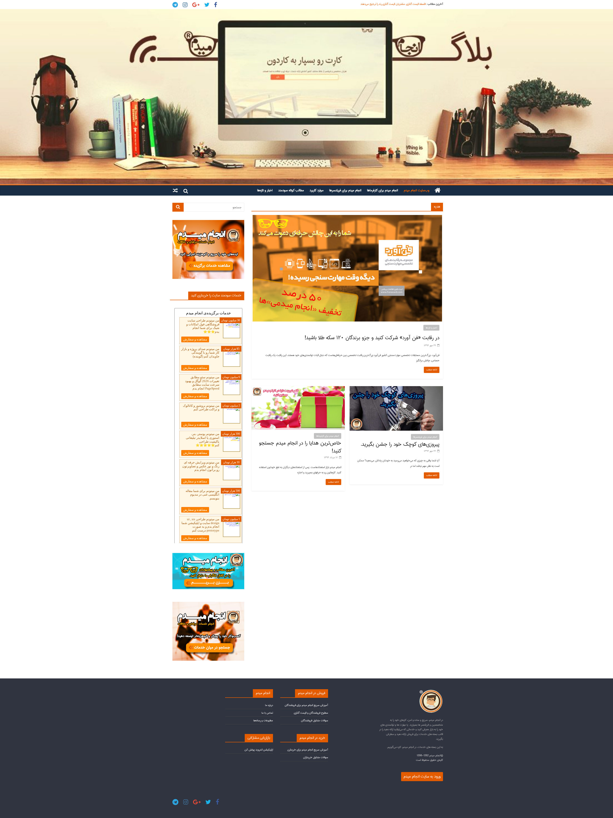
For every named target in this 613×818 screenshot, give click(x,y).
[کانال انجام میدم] (208, 555)
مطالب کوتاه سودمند (291, 190)
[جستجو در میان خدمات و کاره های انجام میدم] (208, 603)
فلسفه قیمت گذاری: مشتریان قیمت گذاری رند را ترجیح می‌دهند (393, 3)
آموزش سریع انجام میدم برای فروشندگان (306, 705)
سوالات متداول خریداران (315, 757)
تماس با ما (267, 712)
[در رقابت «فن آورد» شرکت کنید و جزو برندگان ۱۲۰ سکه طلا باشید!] (347, 217)
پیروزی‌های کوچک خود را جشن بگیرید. (400, 444)
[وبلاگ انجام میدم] (306, 96)
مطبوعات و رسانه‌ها (263, 720)
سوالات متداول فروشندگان (314, 720)
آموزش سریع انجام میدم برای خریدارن (307, 749)
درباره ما (269, 705)
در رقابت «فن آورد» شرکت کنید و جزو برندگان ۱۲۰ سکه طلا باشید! (372, 338)
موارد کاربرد (317, 190)
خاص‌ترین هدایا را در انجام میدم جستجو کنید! (300, 447)
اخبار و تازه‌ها (264, 190)
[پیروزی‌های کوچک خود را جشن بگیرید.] (396, 388)
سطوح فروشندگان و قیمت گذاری (311, 712)
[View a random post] (175, 190)
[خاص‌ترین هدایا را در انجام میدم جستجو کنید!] (298, 388)
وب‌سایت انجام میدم (416, 190)
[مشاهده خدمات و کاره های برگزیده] (208, 222)
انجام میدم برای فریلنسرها (345, 190)
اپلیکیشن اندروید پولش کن (258, 749)
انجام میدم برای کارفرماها (382, 190)
